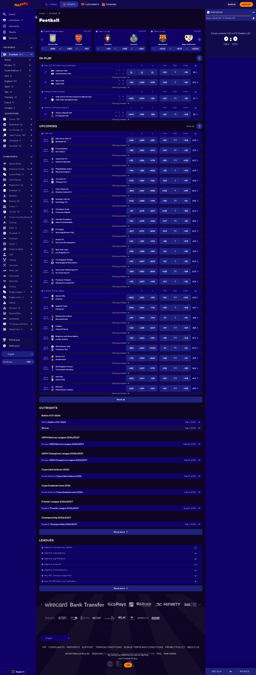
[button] (51, 4)
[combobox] (18, 354)
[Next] (199, 39)
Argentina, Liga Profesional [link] (54, 559)
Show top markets (119, 77)
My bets (244, 671)
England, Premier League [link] (54, 291)
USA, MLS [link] (48, 133)
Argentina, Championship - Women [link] (58, 547)
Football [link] (53, 13)
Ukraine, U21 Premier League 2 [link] (56, 108)
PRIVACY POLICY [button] (175, 647)
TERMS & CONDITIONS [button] (109, 647)
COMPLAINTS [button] (56, 647)
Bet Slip (216, 671)
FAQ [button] (159, 653)
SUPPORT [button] (87, 647)
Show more (119, 532)
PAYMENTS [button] (73, 647)
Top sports (9, 47)
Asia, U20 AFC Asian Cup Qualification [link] (60, 65)
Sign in (232, 4)
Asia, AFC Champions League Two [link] (57, 576)
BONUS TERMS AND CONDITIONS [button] (143, 647)
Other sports (10, 157)
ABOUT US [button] (193, 647)
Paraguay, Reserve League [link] (54, 92)
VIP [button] (44, 647)
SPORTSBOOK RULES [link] (77, 653)
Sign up (246, 4)
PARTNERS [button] (170, 653)
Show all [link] (190, 126)
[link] (21, 4)
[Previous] (42, 39)
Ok (128, 665)
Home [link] (42, 13)
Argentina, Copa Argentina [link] (54, 553)
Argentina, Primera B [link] (52, 564)
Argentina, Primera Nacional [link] (55, 570)
